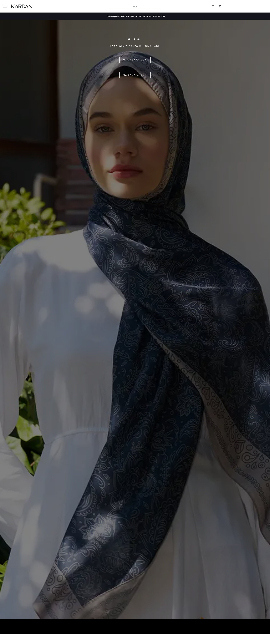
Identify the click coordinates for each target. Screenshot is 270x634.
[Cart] (220, 6)
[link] (213, 6)
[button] (5, 6)
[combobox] (135, 6)
